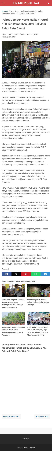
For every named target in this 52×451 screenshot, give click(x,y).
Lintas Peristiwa (26, 3)
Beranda (26, 439)
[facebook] (6, 274)
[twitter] (16, 274)
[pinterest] (26, 274)
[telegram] (45, 274)
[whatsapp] (36, 274)
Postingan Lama (42, 416)
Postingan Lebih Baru (11, 416)
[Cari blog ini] (48, 3)
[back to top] (47, 445)
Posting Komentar (8, 37)
